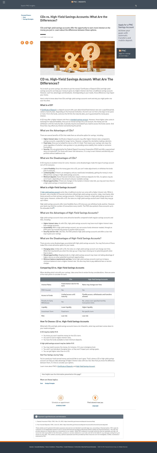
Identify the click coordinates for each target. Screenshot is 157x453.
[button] (78, 417)
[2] (53, 208)
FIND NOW (95, 406)
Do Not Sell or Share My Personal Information (85, 446)
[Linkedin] (31, 42)
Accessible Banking (39, 446)
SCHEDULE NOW (60, 406)
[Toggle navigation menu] (4, 2)
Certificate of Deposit (49, 110)
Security (31, 446)
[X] (27, 42)
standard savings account (79, 120)
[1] (56, 151)
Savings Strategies (28, 19)
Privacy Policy (59, 446)
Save (24, 17)
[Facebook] (22, 42)
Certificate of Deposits (65, 366)
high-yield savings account (51, 192)
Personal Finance (26, 15)
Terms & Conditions (50, 446)
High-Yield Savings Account (85, 366)
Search (136, 5)
